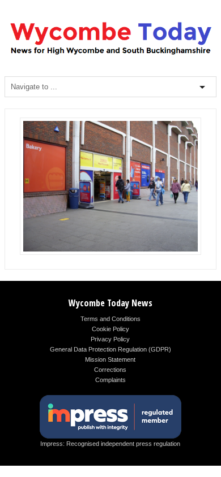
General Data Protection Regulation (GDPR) (110, 349)
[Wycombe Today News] (110, 54)
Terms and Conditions (110, 318)
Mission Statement (110, 359)
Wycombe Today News (110, 303)
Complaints (110, 379)
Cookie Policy (110, 329)
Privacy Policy (110, 339)
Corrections (110, 369)
